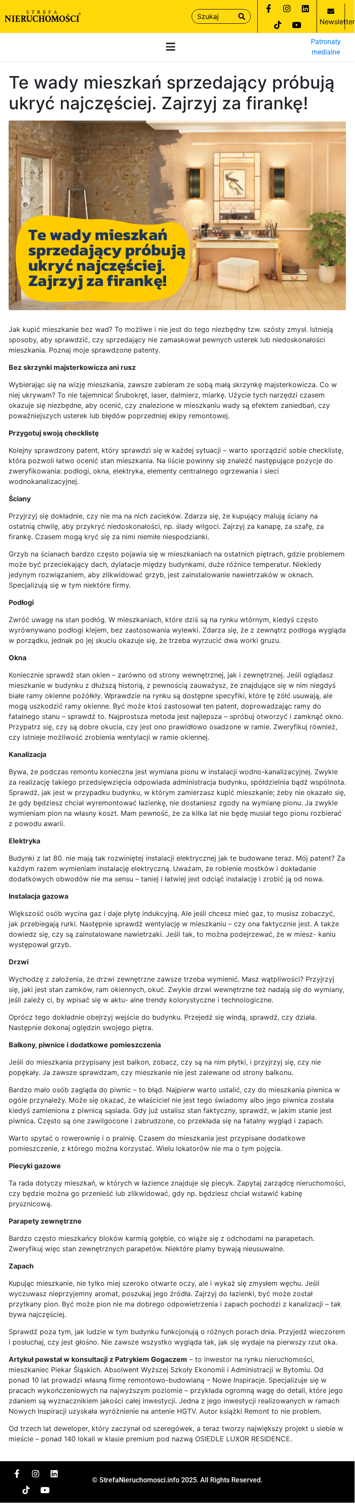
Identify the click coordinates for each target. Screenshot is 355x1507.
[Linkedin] (305, 8)
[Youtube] (296, 24)
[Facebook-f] (268, 8)
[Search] (241, 16)
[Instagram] (287, 8)
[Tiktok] (277, 24)
